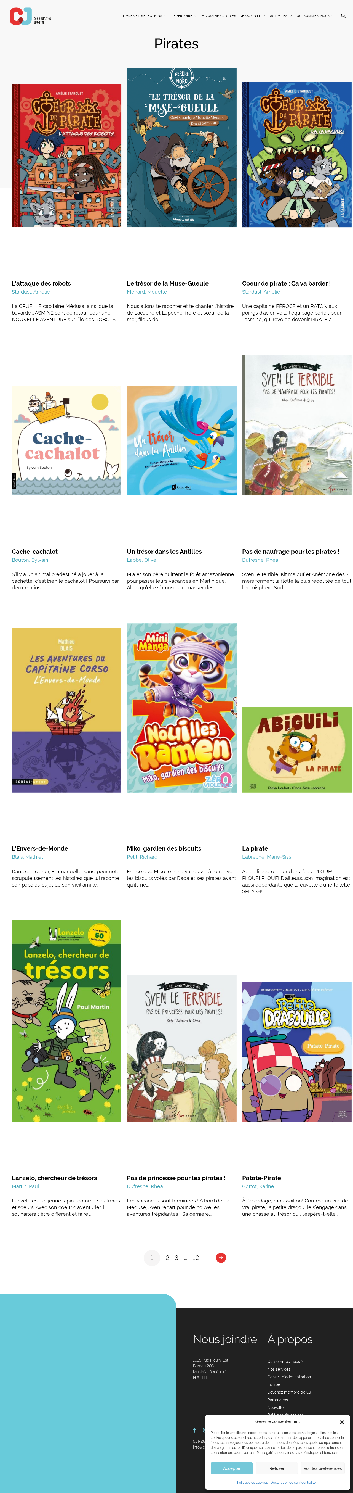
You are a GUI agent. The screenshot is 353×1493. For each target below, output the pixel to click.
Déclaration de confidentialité (293, 1482)
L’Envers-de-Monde (40, 848)
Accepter (231, 1468)
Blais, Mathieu (28, 857)
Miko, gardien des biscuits (164, 848)
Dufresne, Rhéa (260, 560)
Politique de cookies (252, 1482)
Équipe (274, 1384)
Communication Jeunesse (30, 16)
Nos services (279, 1369)
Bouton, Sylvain (30, 560)
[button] (342, 1422)
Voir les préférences (323, 1468)
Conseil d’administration (289, 1377)
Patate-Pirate (261, 1177)
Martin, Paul (25, 1186)
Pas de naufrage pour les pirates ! (290, 551)
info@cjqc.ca (204, 1447)
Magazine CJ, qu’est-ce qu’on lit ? (233, 16)
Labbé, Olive (141, 560)
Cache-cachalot (35, 551)
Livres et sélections (142, 16)
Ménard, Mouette (147, 292)
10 (196, 1257)
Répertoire (182, 16)
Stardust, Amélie (31, 292)
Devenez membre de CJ (289, 1392)
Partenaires (278, 1400)
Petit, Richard (142, 857)
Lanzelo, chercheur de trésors (54, 1177)
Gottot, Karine (258, 1186)
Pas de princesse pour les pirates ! (176, 1177)
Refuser (276, 1468)
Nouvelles (276, 1407)
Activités (279, 16)
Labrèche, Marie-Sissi (267, 857)
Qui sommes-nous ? (315, 16)
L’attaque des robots (41, 283)
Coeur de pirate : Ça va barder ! (286, 283)
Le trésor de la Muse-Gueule (168, 283)
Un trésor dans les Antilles (164, 551)
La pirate (255, 848)
